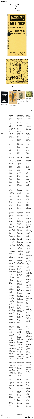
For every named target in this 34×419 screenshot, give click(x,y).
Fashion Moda (10, 313)
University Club (27, 403)
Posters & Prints (19, 140)
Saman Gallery (28, 248)
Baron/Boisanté (11, 259)
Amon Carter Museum (11, 330)
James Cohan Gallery (20, 251)
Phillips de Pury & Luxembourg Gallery (28, 225)
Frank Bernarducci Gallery (12, 320)
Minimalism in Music (19, 130)
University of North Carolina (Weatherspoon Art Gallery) (29, 367)
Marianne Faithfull (28, 156)
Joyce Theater (19, 387)
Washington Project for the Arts (29, 406)
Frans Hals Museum (11, 353)
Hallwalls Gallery (19, 234)
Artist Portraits (10, 124)
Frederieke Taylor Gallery (12, 322)
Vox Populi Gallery (28, 303)
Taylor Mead (27, 178)
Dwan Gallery (10, 303)
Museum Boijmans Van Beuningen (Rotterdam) (20, 348)
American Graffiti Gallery (12, 236)
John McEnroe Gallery (20, 260)
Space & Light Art (28, 137)
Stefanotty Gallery (28, 270)
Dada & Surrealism (11, 117)
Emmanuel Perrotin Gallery (12, 310)
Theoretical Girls (28, 184)
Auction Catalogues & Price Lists (12, 137)
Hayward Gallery (19, 237)
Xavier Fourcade (28, 316)
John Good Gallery (19, 259)
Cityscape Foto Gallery (12, 289)
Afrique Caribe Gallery (11, 226)
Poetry (26, 125)
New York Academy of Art (20, 362)
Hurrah (10, 153)
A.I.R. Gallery (10, 223)
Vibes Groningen (28, 405)
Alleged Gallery (11, 232)
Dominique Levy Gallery (12, 301)
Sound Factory (27, 385)
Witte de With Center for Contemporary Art (29, 313)
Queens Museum (28, 343)
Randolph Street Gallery (29, 231)
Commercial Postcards (20, 133)
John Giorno (18, 198)
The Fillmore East (28, 390)
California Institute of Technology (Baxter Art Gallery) (12, 365)
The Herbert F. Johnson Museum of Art (20, 375)
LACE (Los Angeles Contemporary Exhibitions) (20, 278)
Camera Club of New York (12, 336)
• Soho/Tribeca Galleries (20, 101)
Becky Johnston (11, 194)
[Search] (17, 111)
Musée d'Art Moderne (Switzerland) (28, 332)
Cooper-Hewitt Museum (12, 345)
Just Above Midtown (19, 266)
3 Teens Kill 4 (10, 156)
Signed (27, 135)
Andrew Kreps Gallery (11, 241)
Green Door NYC (19, 383)
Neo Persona (19, 318)
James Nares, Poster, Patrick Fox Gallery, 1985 (12, 104)
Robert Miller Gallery (28, 238)
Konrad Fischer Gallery (20, 271)
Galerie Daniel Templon (20, 215)
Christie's (10, 343)
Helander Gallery (19, 239)
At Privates (10, 381)
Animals (10, 123)
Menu (32, 1)
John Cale (18, 166)
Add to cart (18, 103)
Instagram (19, 411)
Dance (9, 131)
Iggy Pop (18, 159)
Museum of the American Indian (29, 327)
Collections (3, 414)
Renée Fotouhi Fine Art (28, 232)
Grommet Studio (19, 231)
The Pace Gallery (28, 281)
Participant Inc (19, 401)
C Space (10, 387)
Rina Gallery (27, 236)
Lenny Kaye (18, 178)
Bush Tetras (10, 173)
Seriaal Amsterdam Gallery (29, 255)
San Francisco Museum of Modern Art (29, 346)
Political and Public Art (28, 126)
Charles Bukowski (11, 198)
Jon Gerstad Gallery (19, 262)
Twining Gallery (28, 293)
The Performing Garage (29, 395)
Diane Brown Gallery (11, 300)
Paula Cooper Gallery (28, 221)
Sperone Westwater (28, 266)
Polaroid (18, 138)
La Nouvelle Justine (19, 143)
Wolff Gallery (27, 314)
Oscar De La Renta (28, 191)
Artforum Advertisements (12, 135)
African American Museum (12, 325)
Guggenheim (10, 355)
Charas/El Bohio (11, 391)
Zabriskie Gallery (28, 321)
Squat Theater (27, 144)
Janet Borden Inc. (19, 252)
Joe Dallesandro (19, 165)
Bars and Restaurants (11, 126)
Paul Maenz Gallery (28, 220)
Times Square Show (28, 288)
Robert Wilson (27, 198)
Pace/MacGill (27, 215)
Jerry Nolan (18, 164)
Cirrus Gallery (10, 288)
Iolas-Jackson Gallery (20, 245)
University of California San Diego (29, 363)
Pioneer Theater (19, 404)
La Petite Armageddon (20, 144)
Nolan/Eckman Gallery (20, 323)
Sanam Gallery (28, 249)
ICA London (18, 327)
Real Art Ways (27, 378)
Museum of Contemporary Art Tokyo (20, 354)
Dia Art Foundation (11, 347)
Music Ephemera (19, 131)
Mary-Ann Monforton (20, 208)
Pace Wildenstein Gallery (29, 214)
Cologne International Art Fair (12, 400)
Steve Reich (27, 175)
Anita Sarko (10, 162)
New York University (19, 363)
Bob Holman (10, 195)
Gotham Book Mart (19, 382)
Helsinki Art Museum (11, 358)
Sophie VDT (27, 202)
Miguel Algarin (27, 190)
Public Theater (27, 377)
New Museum (27, 335)
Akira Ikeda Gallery (11, 227)
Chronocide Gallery (11, 287)
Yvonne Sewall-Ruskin (28, 208)
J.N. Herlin (18, 247)
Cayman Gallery (11, 282)
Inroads (18, 386)
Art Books (10, 134)
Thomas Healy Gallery (28, 284)
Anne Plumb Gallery (11, 243)
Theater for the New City (29, 398)
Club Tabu (10, 150)
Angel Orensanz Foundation (12, 377)
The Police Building (28, 396)
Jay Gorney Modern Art (20, 255)
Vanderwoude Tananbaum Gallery (29, 298)
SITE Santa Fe (27, 349)
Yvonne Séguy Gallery (28, 320)
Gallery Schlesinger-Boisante (20, 222)
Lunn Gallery (19, 291)
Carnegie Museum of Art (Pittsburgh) (12, 338)
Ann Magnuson (11, 163)
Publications (3, 413)
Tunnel (26, 149)
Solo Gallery (27, 264)
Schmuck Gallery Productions (29, 250)
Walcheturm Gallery (28, 306)
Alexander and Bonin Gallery (12, 229)
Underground (27, 150)
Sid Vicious (27, 173)
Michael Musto (27, 188)
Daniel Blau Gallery (11, 295)
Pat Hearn (27, 192)
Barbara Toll (10, 258)
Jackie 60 (10, 154)
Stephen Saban (28, 174)
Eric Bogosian (10, 180)
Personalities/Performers (29, 124)
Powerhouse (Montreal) (20, 405)
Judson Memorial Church (20, 388)
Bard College (10, 361)
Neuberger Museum (28, 334)
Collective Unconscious (11, 398)
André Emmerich (11, 242)
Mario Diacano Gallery (20, 297)
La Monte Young (19, 176)
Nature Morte (19, 317)
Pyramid (27, 142)
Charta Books (10, 392)
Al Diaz (10, 160)
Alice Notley (10, 190)
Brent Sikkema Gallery (11, 267)
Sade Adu (27, 172)
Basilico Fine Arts (11, 260)
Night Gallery (19, 321)
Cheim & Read (10, 286)
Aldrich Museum (11, 327)
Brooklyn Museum (11, 335)
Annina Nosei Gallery (11, 244)
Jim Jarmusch (19, 196)
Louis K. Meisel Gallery (20, 289)
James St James (19, 162)
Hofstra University (11, 371)
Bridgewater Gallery (11, 268)
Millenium (18, 392)
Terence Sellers (27, 179)
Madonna (18, 184)
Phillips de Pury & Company (29, 342)
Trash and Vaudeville (28, 401)
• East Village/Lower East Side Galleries (29, 99)
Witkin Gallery (27, 312)
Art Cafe (10, 379)
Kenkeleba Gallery (19, 268)
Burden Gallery (11, 273)
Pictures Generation (28, 116)
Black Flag (10, 168)
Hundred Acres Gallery (20, 244)
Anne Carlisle (10, 164)
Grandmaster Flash (19, 157)
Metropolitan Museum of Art (20, 341)
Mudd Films (18, 393)
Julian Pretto (18, 264)
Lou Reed (18, 182)
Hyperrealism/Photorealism (20, 116)
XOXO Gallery (27, 317)
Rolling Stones (27, 168)
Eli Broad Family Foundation (12, 348)
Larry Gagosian (19, 204)
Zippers (27, 154)
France (18, 124)
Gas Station (18, 126)
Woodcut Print (27, 139)
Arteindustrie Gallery (11, 253)
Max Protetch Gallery (20, 304)
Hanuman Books (19, 384)
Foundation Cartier (11, 352)
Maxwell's (18, 150)
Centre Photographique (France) (12, 341)
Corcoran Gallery (11, 291)
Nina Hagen (27, 164)
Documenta (10, 401)
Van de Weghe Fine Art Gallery (28, 297)
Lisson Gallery (19, 287)
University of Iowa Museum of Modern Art (29, 365)
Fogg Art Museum (11, 350)
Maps (18, 136)
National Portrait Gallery (20, 316)
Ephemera (3, 411)
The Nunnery (27, 280)
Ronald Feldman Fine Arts (29, 241)
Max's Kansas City (19, 149)
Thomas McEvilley (28, 205)
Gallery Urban (19, 223)
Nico (26, 163)
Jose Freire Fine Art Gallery (20, 263)
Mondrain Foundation (20, 345)
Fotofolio (10, 318)
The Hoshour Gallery (28, 279)
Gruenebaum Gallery (20, 233)
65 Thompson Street (11, 216)
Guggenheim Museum (11, 356)
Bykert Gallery (10, 274)
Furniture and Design (19, 125)
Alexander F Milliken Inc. (12, 230)
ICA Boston (18, 326)
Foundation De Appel (20, 378)
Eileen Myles (10, 202)
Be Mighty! (10, 383)
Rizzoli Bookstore (28, 380)
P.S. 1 (26, 213)
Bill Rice (14, 86)
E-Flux (9, 304)
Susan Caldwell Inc (28, 275)
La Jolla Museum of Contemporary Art (19, 337)
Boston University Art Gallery (12, 362)
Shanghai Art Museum (28, 348)
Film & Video (18, 134)
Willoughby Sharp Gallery (29, 311)
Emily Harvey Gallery (11, 309)
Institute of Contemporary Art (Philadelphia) (20, 329)
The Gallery (27, 278)
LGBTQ (18, 128)
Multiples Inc (18, 314)
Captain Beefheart (11, 174)
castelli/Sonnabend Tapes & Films (12, 281)
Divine (9, 177)
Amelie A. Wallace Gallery (12, 234)
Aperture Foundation (11, 331)
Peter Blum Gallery (28, 223)
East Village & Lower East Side (20, 123)
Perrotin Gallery (28, 222)
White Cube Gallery (28, 309)
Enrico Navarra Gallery (12, 311)
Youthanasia (27, 153)
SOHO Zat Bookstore (28, 384)
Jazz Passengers (19, 163)
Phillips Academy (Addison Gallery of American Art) (20, 365)
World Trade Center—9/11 (29, 131)
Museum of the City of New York (29, 329)
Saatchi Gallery (28, 245)
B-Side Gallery (10, 255)
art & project (10, 247)
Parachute (18, 400)
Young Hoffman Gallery (29, 319)
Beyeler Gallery (11, 264)
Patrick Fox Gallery (18, 86)
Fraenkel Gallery (11, 319)
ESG (9, 181)
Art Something (10, 250)
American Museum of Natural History (11, 329)
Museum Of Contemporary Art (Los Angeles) (20, 353)
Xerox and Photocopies (28, 140)
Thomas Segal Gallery (28, 285)
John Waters (18, 170)
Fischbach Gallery (11, 316)
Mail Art (18, 129)
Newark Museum (28, 337)
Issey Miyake (19, 188)
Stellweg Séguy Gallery (28, 272)
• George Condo (2, 105)
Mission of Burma (28, 161)
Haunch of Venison (19, 235)
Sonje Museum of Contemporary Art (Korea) (29, 350)
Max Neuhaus (27, 159)
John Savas (18, 168)
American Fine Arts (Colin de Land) (12, 235)
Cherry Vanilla (10, 175)
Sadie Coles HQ (28, 246)
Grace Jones (18, 156)
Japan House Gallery (20, 254)
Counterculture (11, 130)
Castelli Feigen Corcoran (12, 279)
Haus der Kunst (19, 236)
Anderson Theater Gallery (12, 239)
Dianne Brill (10, 176)
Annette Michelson (11, 192)
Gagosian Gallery (19, 213)
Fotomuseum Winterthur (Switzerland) (12, 351)
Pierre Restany (27, 196)
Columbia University (11, 366)
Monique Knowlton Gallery (20, 313)
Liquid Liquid (19, 180)
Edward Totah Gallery (11, 307)
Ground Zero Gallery (20, 232)
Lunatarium (18, 390)
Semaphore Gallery (28, 253)
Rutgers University (19, 368)
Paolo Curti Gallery (28, 216)
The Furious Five (28, 180)
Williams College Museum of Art (29, 372)
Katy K (18, 173)
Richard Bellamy (28, 233)
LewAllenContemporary (20, 285)
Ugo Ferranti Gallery (28, 295)
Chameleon (10, 390)
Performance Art (28, 115)
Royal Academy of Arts (20, 367)
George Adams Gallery (20, 226)
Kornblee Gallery (19, 272)
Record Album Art (28, 134)
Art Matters (10, 380)
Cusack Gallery (11, 293)
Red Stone (27, 379)
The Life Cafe (27, 394)
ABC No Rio (10, 224)
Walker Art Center (28, 357)
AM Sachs (10, 233)
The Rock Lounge (28, 397)
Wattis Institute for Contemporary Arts (28, 369)
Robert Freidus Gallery (28, 237)
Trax (26, 402)
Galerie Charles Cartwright (20, 214)
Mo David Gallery (19, 309)
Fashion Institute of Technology (11, 368)
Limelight (18, 147)
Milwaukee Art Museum (20, 342)
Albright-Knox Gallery (11, 326)
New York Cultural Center (29, 336)
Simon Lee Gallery (28, 260)
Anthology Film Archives (12, 378)
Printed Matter (19, 407)
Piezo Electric (27, 228)
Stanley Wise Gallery (28, 269)
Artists (2, 415)
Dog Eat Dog (10, 179)
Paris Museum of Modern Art (29, 339)
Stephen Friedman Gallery (29, 273)
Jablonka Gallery (19, 248)
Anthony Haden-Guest (11, 193)
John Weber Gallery (19, 261)
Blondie (10, 169)
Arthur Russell (10, 165)
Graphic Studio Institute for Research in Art (12, 370)
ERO (9, 404)
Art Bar (10, 248)
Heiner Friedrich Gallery (20, 238)
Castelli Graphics (11, 280)
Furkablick (18, 380)
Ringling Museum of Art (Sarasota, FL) (28, 344)
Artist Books (10, 136)
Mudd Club (18, 152)
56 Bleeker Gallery (11, 215)
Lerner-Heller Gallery (20, 284)
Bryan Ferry (10, 171)
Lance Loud (18, 177)
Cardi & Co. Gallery (11, 276)
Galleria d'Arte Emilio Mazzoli (20, 218)
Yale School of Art (28, 373)
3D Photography (11, 133)
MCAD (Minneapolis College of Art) (12, 375)
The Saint (27, 146)
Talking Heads (27, 177)
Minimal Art (18, 117)
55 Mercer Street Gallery (12, 214)
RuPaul (27, 171)
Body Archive (10, 384)
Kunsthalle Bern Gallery (20, 274)
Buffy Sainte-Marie (11, 172)
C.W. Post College (11, 363)
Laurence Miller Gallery (20, 279)
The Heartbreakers (28, 181)
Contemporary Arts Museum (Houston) (12, 344)
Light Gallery (19, 286)
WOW (26, 407)
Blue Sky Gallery (11, 265)
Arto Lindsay (10, 166)
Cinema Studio (10, 394)
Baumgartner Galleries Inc (12, 261)
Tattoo (26, 128)
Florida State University (12, 369)
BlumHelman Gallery (11, 266)
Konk (18, 175)
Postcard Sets (19, 139)
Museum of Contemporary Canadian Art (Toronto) (20, 356)
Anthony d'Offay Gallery (12, 245)
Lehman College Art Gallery (12, 373)
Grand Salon (19, 229)
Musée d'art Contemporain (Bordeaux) (29, 331)
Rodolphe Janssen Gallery (29, 240)
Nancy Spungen (28, 162)
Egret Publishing (11, 403)
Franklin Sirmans (11, 204)
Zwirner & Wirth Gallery (29, 322)
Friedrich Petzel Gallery (12, 323)
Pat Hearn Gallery (28, 217)
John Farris (18, 197)
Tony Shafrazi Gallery (28, 290)
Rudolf (26, 170)
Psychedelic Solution (28, 230)
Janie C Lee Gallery (19, 253)
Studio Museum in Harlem (29, 353)
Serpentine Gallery (28, 256)
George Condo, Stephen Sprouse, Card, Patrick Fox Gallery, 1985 (4, 104)
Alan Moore (10, 188)
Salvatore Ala (27, 247)
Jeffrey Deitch (19, 193)
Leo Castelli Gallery (19, 283)
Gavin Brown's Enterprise (20, 225)
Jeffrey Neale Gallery (20, 256)
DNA (9, 178)
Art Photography (11, 115)
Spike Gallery (27, 267)
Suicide (27, 176)
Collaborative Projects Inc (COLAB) (12, 129)
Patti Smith (27, 165)
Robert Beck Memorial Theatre (28, 381)
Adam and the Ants (11, 157)
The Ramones (27, 182)
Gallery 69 (18, 220)
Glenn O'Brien (10, 205)
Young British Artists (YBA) (29, 118)
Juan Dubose (19, 202)
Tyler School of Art (28, 361)
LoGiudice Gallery (19, 288)
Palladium (18, 154)
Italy (17, 127)
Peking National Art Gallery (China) (29, 341)
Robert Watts (27, 197)
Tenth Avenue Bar (28, 388)
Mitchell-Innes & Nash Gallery (20, 308)
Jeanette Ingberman (19, 192)
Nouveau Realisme (19, 118)
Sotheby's (27, 351)
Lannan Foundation (19, 338)
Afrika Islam (10, 159)
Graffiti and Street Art (20, 115)
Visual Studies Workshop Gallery (29, 302)
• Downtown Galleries (28, 98)
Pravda (18, 406)
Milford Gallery (19, 307)
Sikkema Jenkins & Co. (28, 259)
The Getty (27, 354)
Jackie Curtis (18, 161)
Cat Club (10, 146)
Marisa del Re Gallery (20, 298)
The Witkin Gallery (28, 282)
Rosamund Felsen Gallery (29, 243)
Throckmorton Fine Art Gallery (28, 286)
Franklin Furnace (19, 379)
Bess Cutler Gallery (11, 263)
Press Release (27, 133)
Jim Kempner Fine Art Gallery (20, 257)
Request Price (17, 8)
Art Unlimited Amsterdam (12, 251)
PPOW (26, 229)
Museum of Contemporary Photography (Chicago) (20, 357)
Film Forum (10, 406)
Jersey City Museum (19, 331)
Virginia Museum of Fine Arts (29, 356)
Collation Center (11, 397)
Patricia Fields (27, 193)
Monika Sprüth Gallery (20, 312)
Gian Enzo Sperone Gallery (20, 227)
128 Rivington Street (11, 217)
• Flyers (20, 101)
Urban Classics (27, 296)
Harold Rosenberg (11, 207)
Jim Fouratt (18, 195)
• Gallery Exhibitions (30, 99)
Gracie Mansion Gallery (20, 228)
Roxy (26, 143)
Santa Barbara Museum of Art (29, 347)
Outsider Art (18, 119)
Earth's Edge (10, 402)
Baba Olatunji (10, 167)
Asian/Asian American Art (12, 125)
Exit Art (10, 405)
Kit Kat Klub (18, 142)
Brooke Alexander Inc (11, 270)
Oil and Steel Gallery (28, 211)
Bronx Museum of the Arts (12, 334)
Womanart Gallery (28, 315)
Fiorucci (10, 407)
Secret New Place (28, 382)
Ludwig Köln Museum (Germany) (20, 339)
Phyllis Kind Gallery (28, 226)
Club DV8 (10, 149)
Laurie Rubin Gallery (19, 280)
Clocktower (10, 290)
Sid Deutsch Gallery (28, 258)
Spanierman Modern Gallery (29, 265)
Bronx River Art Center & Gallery (12, 269)
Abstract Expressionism (11, 114)
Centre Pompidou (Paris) (12, 342)
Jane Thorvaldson (19, 190)
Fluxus (9, 119)
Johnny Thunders (19, 171)
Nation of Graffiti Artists (20, 394)
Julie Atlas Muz (19, 172)
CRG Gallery (10, 292)
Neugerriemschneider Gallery (20, 320)
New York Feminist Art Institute (20, 397)
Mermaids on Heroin (28, 160)
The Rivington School (28, 129)
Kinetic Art (18, 135)
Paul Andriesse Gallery (28, 219)
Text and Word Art (28, 117)
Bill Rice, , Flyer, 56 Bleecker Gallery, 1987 (21, 100)
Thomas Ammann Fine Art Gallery (29, 283)
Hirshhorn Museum (19, 325)
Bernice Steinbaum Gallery (12, 262)
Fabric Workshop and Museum (11, 349)
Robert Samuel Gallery (28, 239)
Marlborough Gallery (20, 299)
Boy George (10, 170)
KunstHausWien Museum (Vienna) (20, 334)
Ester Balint (10, 182)
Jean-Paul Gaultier (19, 191)
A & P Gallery (10, 220)
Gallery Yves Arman (19, 224)
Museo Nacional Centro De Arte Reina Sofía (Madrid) (20, 347)
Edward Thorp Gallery (11, 306)
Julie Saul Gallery (19, 265)
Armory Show (10, 332)
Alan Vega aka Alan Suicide (12, 161)
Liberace (18, 179)
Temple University (19, 373)
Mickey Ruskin (27, 189)
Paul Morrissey (27, 194)
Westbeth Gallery (28, 308)
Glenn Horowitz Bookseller (20, 381)
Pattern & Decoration (28, 114)
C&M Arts (10, 388)
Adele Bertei (10, 158)
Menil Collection (19, 340)
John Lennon (18, 167)
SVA (17, 370)
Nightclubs (27, 122)
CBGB (9, 147)
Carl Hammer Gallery (11, 277)
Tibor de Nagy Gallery (28, 287)
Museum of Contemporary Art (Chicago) (20, 352)
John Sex (18, 169)
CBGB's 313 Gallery (11, 283)
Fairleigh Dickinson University (12, 367)
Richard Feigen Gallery (28, 234)
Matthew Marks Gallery (20, 302)
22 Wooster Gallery (11, 212)
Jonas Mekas (19, 201)
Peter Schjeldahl (28, 195)
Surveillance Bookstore (28, 387)
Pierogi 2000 (27, 227)
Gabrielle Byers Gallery (20, 212)
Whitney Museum (28, 358)
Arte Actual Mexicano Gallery (11, 252)
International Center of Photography (20, 330)
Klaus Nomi (18, 174)
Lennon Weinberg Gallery (20, 282)
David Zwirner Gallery (11, 298)
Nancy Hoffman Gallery (20, 315)
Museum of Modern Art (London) (20, 359)
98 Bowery (19, 414)
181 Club (10, 143)
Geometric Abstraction (20, 114)
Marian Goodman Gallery (20, 296)
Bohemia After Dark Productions (11, 385)
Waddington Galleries (28, 305)
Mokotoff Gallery (19, 311)
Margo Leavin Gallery (20, 295)
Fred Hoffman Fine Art (11, 321)
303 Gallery (10, 218)
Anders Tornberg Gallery (12, 238)
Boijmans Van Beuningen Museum (12, 333)
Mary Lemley (19, 207)
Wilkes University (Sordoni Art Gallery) (29, 371)
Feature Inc (10, 314)
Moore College (19, 361)
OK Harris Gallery (28, 212)
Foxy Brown (10, 185)
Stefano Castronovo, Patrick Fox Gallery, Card (29, 97)
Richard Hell (27, 167)
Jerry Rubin (18, 194)
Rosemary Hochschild (28, 169)
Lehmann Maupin (19, 281)
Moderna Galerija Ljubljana (20, 310)
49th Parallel (10, 219)
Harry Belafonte (19, 158)
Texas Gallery (27, 276)
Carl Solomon (10, 196)
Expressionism (10, 118)
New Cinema (19, 395)
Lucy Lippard (19, 205)
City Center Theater (11, 395)
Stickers (27, 138)
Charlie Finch (10, 199)
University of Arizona (28, 362)
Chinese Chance (11, 393)
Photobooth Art (19, 137)
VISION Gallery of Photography (28, 301)
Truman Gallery (28, 292)
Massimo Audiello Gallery (20, 301)
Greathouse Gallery (19, 230)
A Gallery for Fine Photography (11, 221)
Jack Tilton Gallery (19, 250)
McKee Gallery (19, 305)
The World (27, 147)
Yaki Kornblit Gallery (28, 318)
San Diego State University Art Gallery (20, 369)
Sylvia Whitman (28, 204)
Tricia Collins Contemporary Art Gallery (29, 291)
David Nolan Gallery (11, 297)
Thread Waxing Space (28, 399)
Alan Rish (10, 189)
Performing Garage (19, 403)
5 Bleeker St (10, 211)
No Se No (18, 322)
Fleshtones (10, 184)
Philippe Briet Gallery (28, 224)
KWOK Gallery (19, 275)
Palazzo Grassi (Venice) (29, 338)
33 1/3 (9, 213)
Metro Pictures (19, 391)
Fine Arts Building (11, 315)
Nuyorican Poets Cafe (20, 398)
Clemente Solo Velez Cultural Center (12, 396)
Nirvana (18, 153)
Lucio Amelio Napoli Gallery (20, 290)
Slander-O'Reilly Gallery (29, 262)
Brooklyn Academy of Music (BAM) (12, 271)
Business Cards (10, 138)
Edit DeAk (10, 201)
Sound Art (27, 136)
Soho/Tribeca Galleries (28, 263)
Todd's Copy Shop (28, 400)
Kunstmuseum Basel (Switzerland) (19, 335)
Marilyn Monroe (28, 157)
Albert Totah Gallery (11, 228)
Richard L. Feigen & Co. (29, 235)
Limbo (18, 146)
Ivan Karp (18, 189)
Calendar (10, 139)
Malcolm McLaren (19, 185)
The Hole (27, 392)
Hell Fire (10, 152)
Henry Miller (10, 208)
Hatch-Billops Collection (20, 385)
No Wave (27, 123)
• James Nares (10, 105)
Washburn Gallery (28, 307)
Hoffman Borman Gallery (20, 241)
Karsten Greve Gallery (20, 267)
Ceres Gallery (10, 284)
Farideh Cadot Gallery (11, 312)
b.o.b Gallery (10, 256)
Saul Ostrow (27, 201)
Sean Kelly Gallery (28, 251)
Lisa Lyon (18, 181)
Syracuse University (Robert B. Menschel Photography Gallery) (20, 372)
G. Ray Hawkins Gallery (20, 211)
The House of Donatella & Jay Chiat (29, 393)
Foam (9, 317)
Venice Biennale (28, 404)
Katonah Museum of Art (20, 332)
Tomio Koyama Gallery (29, 289)
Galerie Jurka (19, 216)
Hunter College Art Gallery (12, 372)
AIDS (9, 122)
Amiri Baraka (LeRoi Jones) (12, 191)
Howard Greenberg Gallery (20, 243)
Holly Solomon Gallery (20, 242)
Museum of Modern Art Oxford (28, 326)
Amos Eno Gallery (11, 237)
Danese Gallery (11, 294)
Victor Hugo (27, 207)
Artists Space (10, 254)
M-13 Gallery (19, 292)
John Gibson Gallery (19, 258)
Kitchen (18, 389)
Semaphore (27, 252)
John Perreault (19, 199)
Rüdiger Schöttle (28, 244)
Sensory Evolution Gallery (29, 254)
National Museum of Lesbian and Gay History (29, 333)
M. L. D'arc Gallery (19, 293)
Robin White (27, 199)
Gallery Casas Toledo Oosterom (20, 221)
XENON (27, 152)
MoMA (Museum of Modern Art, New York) (20, 344)
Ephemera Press (20, 413)
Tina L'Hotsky (27, 185)
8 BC (9, 142)
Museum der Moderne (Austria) (20, 349)
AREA (9, 144)
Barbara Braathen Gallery (12, 257)
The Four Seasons (28, 391)
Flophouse (18, 377)
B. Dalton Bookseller (11, 382)
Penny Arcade (27, 166)
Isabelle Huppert (19, 160)
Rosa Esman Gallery (28, 242)
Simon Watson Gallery (28, 261)
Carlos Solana (10, 197)
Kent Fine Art (18, 269)
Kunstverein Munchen (20, 336)
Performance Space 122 (20, 402)
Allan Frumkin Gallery (11, 231)
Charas (10, 285)
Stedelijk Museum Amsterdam (28, 352)
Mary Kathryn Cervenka (29, 158)
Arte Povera (10, 116)
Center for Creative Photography (11, 340)
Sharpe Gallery (28, 257)
